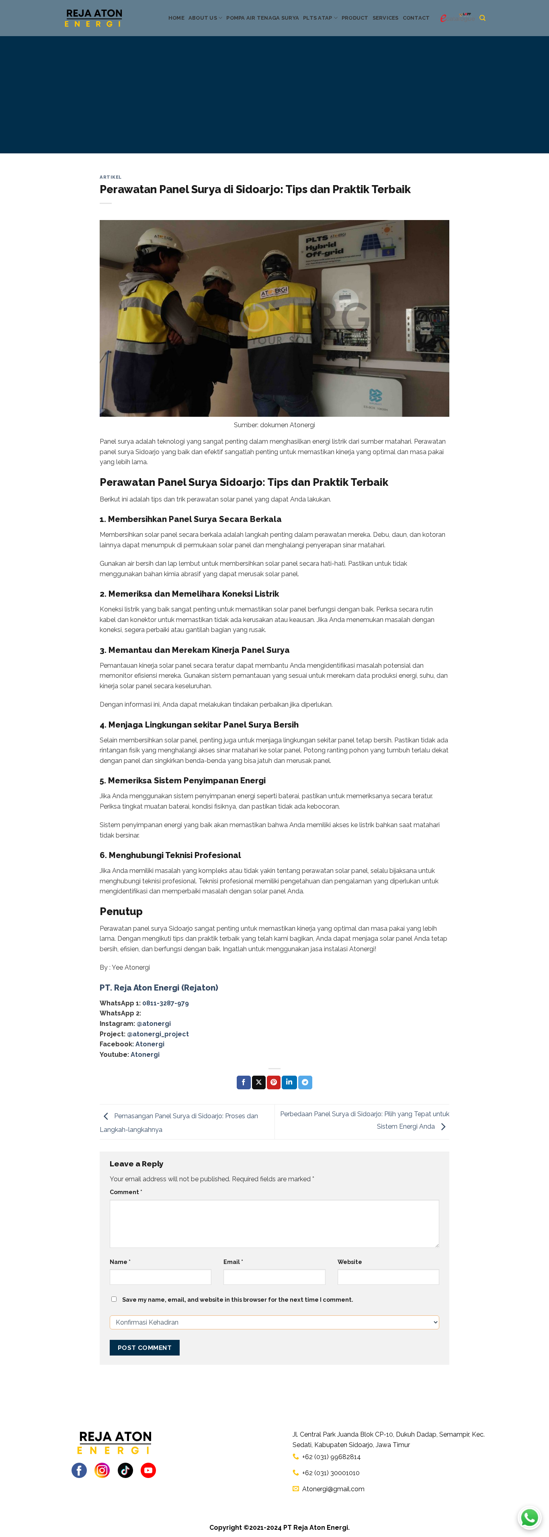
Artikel (111, 177)
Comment (126, 1191)
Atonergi (149, 1044)
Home (176, 18)
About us (202, 18)
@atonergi (154, 1023)
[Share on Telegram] (305, 1082)
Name (120, 1261)
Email (233, 1261)
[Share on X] (259, 1082)
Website (350, 1261)
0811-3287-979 (165, 1003)
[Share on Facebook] (243, 1082)
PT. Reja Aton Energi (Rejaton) (159, 988)
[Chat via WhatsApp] (530, 1518)
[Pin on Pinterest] (274, 1082)
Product (355, 18)
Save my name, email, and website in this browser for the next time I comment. (237, 1299)
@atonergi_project (158, 1034)
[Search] (482, 18)
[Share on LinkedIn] (289, 1082)
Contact (416, 18)
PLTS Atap (317, 18)
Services (386, 18)
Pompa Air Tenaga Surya (262, 18)
